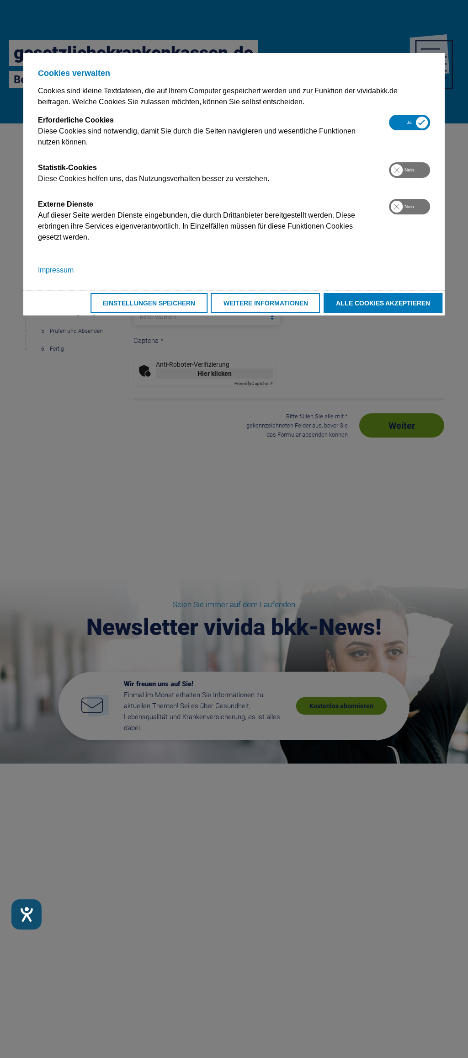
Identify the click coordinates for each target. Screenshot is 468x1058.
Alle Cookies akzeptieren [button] (383, 303)
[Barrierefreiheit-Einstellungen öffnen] (26, 914)
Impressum (56, 270)
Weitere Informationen (265, 303)
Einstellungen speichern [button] (149, 303)
